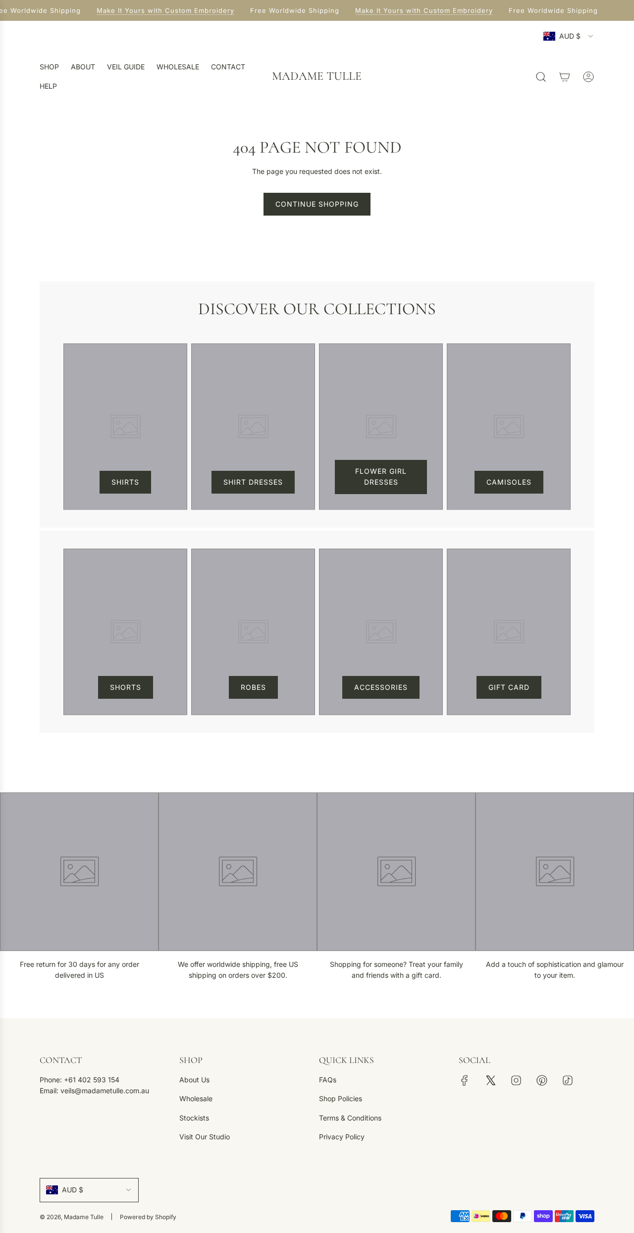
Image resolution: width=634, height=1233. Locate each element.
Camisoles (508, 482)
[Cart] (565, 77)
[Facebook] (464, 1080)
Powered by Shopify (148, 1217)
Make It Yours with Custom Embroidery (164, 10)
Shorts (125, 687)
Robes (253, 687)
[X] (490, 1080)
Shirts (125, 482)
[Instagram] (516, 1080)
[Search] (541, 77)
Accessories (381, 687)
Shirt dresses (253, 482)
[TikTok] (568, 1080)
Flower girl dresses (381, 476)
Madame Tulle (317, 76)
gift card (508, 687)
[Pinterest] (542, 1080)
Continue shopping (317, 204)
